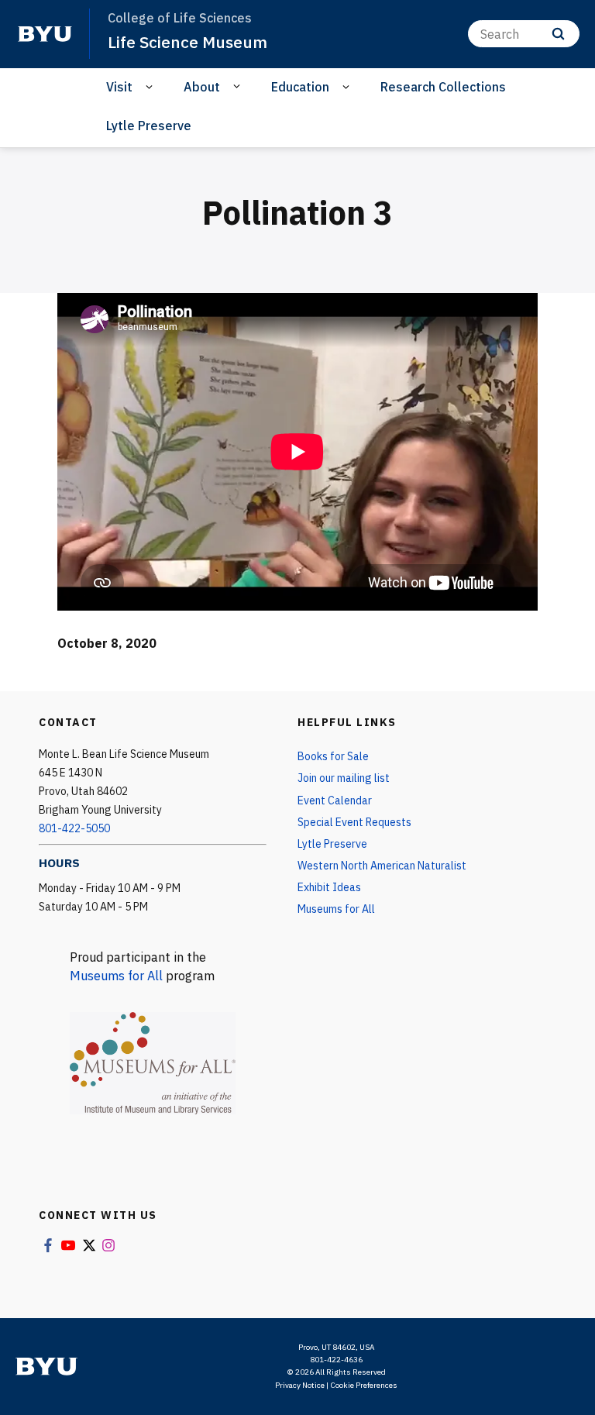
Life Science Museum (187, 42)
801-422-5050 (74, 828)
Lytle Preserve (148, 125)
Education (300, 87)
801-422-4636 (336, 1360)
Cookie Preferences (363, 1385)
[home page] (45, 34)
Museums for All (116, 975)
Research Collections (443, 87)
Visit (119, 87)
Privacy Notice (300, 1385)
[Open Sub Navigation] (151, 87)
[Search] (558, 33)
